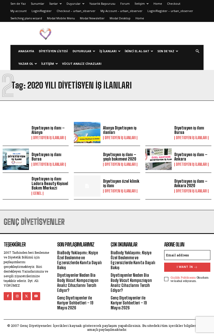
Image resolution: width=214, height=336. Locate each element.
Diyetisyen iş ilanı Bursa (189, 130)
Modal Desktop (120, 18)
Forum (125, 3)
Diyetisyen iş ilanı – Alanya (48, 130)
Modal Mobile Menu (61, 18)
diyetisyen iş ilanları (48, 138)
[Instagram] (17, 296)
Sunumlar (37, 3)
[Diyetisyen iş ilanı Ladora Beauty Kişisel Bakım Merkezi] (16, 186)
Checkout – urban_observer (76, 11)
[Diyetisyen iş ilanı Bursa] (158, 132)
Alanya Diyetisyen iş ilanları (119, 130)
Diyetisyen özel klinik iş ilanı (121, 183)
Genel (37, 193)
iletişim (47, 64)
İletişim (140, 3)
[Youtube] (36, 296)
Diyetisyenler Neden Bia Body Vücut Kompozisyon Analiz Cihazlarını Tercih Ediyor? (77, 283)
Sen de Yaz (18, 3)
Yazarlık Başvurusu (102, 3)
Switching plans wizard (26, 18)
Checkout (173, 3)
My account (18, 11)
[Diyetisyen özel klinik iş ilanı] (87, 186)
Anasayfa (26, 51)
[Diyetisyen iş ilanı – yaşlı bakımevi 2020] (87, 159)
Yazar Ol (25, 64)
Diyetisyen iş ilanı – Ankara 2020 (190, 183)
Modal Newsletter (92, 18)
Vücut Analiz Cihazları (82, 64)
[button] (197, 51)
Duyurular (74, 3)
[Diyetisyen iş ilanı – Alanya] (16, 132)
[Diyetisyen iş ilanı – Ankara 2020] (158, 186)
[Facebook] (8, 296)
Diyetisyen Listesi (53, 51)
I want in (185, 267)
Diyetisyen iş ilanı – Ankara (190, 157)
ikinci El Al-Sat (137, 51)
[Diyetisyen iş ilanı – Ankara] (158, 159)
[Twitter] (26, 296)
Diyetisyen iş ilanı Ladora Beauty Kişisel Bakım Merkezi (50, 183)
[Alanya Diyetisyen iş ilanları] (87, 132)
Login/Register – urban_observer (170, 11)
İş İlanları (108, 51)
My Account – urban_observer (121, 11)
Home (157, 3)
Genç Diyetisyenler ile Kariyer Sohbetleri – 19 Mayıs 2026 (75, 302)
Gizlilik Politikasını (183, 277)
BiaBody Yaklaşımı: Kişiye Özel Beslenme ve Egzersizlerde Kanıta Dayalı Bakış (79, 260)
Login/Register (42, 11)
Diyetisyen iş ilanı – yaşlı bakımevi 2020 (119, 157)
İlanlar (53, 3)
